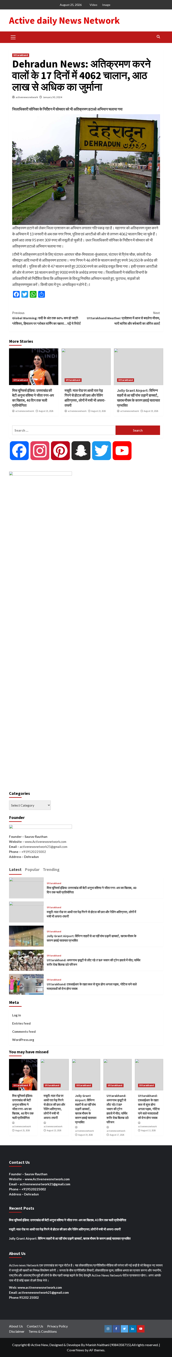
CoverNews (75, 1350)
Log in (16, 1015)
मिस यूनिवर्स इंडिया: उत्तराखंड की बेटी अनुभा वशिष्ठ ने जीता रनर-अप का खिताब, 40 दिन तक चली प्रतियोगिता (33, 398)
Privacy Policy (57, 1326)
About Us (16, 1326)
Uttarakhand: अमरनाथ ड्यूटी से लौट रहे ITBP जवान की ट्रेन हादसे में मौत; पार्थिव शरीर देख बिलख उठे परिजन (118, 1109)
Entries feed (21, 1023)
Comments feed (24, 1031)
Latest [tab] (15, 869)
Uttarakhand (20, 55)
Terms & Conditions (43, 1331)
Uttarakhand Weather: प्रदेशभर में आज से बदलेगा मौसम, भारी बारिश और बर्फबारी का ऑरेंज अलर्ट (123, 318)
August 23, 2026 (98, 411)
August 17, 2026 (117, 1134)
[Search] (158, 36)
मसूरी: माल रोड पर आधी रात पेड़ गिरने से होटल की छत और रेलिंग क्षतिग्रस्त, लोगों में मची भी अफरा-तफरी (85, 398)
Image (106, 4)
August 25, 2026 (46, 411)
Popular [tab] (32, 869)
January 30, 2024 (52, 97)
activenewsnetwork (27, 97)
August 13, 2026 (148, 1130)
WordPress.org (23, 1040)
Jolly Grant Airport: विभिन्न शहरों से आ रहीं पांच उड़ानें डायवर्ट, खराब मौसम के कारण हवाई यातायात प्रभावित (138, 398)
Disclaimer (17, 1331)
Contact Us (35, 1326)
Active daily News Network (64, 20)
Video (93, 4)
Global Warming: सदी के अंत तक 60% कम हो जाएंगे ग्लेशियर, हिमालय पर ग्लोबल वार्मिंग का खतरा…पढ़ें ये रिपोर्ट (46, 318)
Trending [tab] (51, 869)
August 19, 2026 (151, 411)
